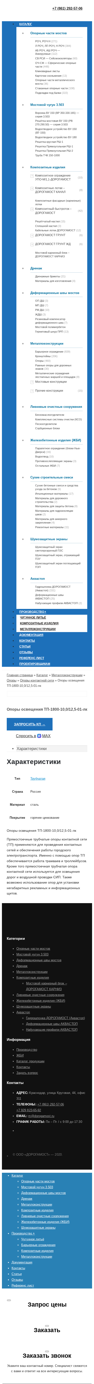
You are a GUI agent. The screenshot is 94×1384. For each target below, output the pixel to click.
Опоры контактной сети (37, 680)
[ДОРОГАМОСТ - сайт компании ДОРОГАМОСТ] (7, 1154)
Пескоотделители (46, 424)
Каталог (25, 24)
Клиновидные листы (47, 71)
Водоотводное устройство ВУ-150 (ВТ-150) (56, 131)
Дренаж (36, 268)
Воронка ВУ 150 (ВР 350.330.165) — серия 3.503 (57, 114)
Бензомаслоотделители (49, 414)
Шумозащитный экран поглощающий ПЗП (58, 565)
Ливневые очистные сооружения (56, 407)
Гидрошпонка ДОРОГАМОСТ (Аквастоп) (55, 1018)
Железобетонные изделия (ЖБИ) (55, 440)
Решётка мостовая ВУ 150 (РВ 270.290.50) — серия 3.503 (54, 122)
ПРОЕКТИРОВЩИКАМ (34, 664)
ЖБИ (20, 1055)
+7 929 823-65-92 (28, 1110)
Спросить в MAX (33, 736)
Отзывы (26, 652)
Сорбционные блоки (47, 428)
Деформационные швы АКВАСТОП (52, 1024)
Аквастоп (37, 578)
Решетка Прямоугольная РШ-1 (54, 146)
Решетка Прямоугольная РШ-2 (54, 150)
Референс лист (31, 658)
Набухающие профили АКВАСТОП (51, 1029)
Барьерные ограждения (38, 1245)
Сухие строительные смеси (51, 477)
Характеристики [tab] (32, 748)
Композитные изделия (47, 167)
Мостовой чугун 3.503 (47, 105)
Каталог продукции (30, 1061)
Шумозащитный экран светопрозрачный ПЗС (49, 548)
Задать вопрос (27, 1073)
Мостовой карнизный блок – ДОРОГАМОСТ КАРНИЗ (52, 254)
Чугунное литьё (33, 617)
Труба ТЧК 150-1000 (47, 155)
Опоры (11, 680)
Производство (26, 1049)
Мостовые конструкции (51, 381)
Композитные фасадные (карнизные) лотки (58, 202)
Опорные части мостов (48, 33)
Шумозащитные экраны (48, 539)
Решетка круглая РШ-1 (49, 141)
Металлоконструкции (46, 343)
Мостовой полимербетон (50, 327)
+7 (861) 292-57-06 (50, 1104)
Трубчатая (37, 778)
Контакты (27, 640)
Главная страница (20, 675)
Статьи (25, 646)
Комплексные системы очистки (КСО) (58, 419)
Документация (31, 635)
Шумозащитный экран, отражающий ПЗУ (57, 557)
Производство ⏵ (32, 612)
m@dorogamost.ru (41, 1116)
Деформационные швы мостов (54, 293)
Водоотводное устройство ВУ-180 (56, 137)
